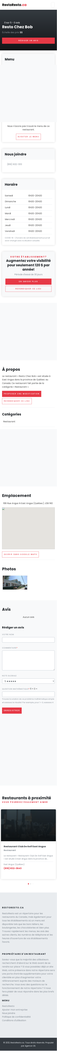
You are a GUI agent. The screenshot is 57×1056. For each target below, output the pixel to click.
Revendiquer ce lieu (17, 401)
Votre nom (8, 634)
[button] (28, 883)
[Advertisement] (28, 331)
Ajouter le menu (28, 136)
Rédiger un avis (28, 40)
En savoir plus (28, 281)
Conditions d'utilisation (14, 1020)
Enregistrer (12, 710)
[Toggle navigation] (53, 5)
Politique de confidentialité (16, 1016)
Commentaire (9, 648)
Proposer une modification (21, 394)
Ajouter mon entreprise (14, 1009)
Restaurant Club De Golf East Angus (25, 846)
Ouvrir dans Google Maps (20, 554)
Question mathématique (15, 689)
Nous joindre (8, 1013)
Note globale (9, 676)
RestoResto (14, 5)
